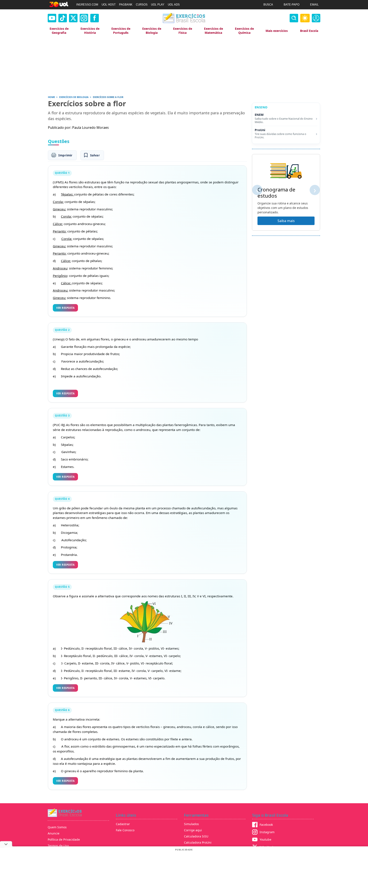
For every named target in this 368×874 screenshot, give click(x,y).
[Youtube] (52, 18)
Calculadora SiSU (196, 836)
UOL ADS (174, 4)
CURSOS (142, 4)
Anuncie (53, 833)
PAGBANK (125, 4)
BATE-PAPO (291, 4)
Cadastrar (123, 824)
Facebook (266, 825)
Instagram (267, 832)
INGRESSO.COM (87, 4)
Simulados (191, 824)
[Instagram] (84, 18)
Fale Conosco (125, 830)
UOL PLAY (157, 4)
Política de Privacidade (64, 839)
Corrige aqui (193, 830)
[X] (73, 18)
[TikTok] (62, 18)
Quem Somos (57, 827)
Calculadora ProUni (197, 842)
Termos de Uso (58, 846)
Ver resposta (65, 307)
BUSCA (268, 4)
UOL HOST (109, 4)
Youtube (265, 839)
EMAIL (314, 4)
